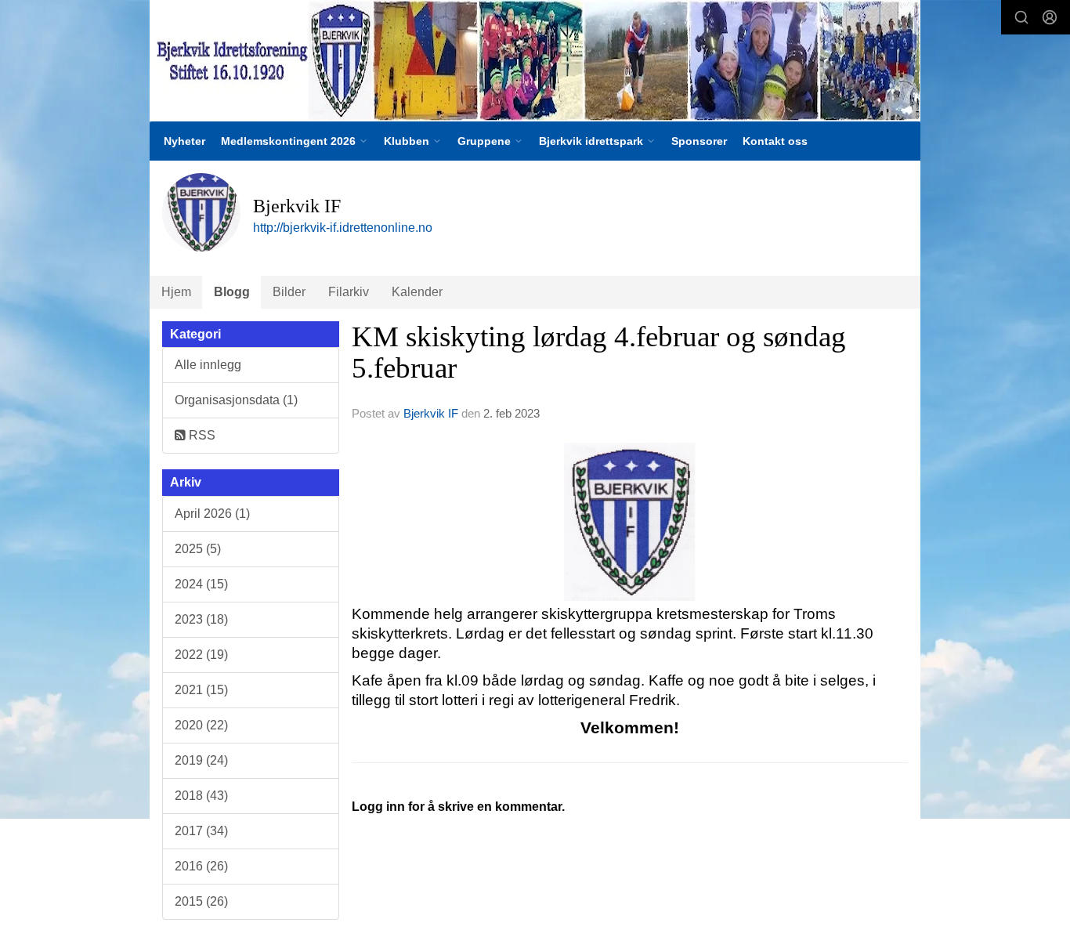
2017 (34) (201, 831)
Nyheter (184, 141)
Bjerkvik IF (430, 413)
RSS (200, 435)
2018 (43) (201, 795)
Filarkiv (348, 292)
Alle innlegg (208, 364)
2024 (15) (201, 584)
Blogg (232, 292)
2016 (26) (201, 866)
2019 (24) (201, 760)
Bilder (289, 292)
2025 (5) (198, 548)
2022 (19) (201, 654)
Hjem (176, 292)
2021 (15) (201, 690)
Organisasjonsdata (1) (236, 400)
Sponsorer (699, 141)
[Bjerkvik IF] (535, 60)
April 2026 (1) (212, 513)
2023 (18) (201, 619)
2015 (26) (201, 901)
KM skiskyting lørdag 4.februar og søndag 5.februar (599, 352)
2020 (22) (201, 725)
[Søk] (1021, 17)
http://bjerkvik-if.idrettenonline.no (342, 227)
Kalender (417, 292)
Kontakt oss (775, 141)
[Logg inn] (1050, 17)
